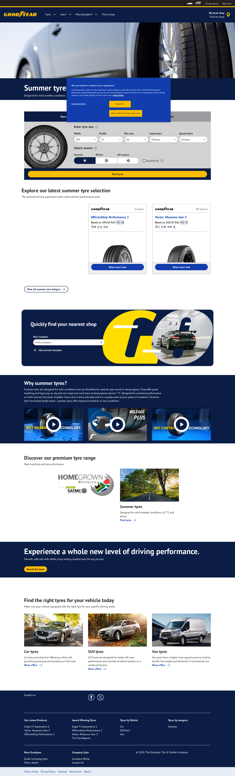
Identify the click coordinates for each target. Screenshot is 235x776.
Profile (103, 133)
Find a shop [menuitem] (108, 14)
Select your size (117, 267)
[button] (96, 127)
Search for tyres (35, 569)
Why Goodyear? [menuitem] (84, 14)
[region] (119, 100)
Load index (156, 133)
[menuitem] (189, 3)
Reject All (120, 104)
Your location (40, 336)
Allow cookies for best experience (125, 113)
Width (77, 133)
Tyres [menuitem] (48, 14)
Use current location (50, 350)
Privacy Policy (118, 95)
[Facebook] (91, 697)
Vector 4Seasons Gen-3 (171, 217)
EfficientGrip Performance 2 (110, 217)
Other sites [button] (226, 3)
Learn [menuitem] (63, 14)
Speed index (186, 133)
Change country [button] (211, 3)
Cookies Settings (78, 104)
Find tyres (117, 174)
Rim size (129, 133)
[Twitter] (100, 697)
